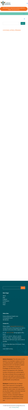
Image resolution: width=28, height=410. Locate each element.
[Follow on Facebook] (4, 308)
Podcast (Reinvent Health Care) (10, 316)
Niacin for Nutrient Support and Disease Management (14, 93)
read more (8, 68)
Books (4, 303)
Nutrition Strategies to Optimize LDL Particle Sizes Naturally (13, 172)
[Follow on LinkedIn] (14, 308)
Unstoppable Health (8, 318)
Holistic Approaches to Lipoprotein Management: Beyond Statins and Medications (12, 251)
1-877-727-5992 (10, 332)
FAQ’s (4, 304)
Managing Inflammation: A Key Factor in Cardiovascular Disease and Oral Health (14, 211)
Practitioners (6, 301)
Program (5, 299)
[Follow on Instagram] (7, 308)
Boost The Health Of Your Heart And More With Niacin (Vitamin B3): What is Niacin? (13, 52)
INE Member (6, 320)
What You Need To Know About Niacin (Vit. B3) (13, 132)
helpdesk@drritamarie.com (17, 326)
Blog (4, 297)
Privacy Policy (15, 407)
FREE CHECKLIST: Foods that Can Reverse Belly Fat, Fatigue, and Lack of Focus (14, 8)
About (4, 295)
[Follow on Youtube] (10, 308)
